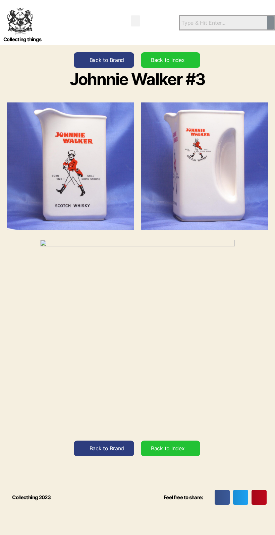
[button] (135, 20)
